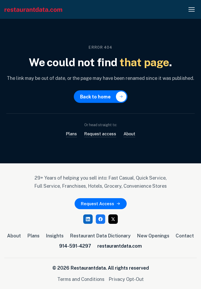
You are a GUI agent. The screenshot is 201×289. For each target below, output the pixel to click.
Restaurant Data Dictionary (100, 235)
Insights (55, 235)
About (129, 133)
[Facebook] (100, 219)
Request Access (97, 203)
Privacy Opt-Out (126, 279)
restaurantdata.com (119, 246)
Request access (100, 133)
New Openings (153, 235)
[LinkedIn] (88, 219)
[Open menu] (191, 9)
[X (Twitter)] (113, 219)
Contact (185, 235)
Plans (71, 133)
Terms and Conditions (80, 279)
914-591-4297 (75, 246)
